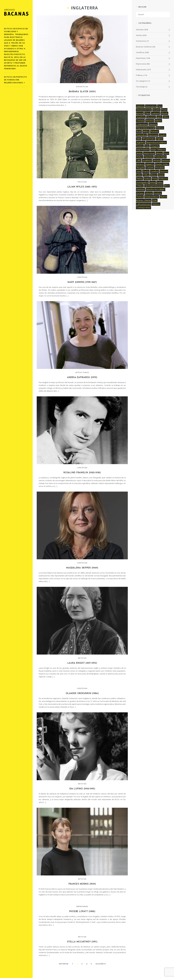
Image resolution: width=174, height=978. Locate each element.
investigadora (142, 182)
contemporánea (143, 207)
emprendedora (143, 149)
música (154, 175)
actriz (139, 171)
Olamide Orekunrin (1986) (82, 693)
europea (140, 193)
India (147, 146)
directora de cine (144, 110)
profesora (163, 178)
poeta (154, 178)
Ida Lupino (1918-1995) (82, 789)
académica (146, 160)
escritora (157, 193)
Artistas (82, 658)
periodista (160, 167)
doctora (140, 146)
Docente (156, 110)
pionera (140, 196)
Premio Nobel (160, 157)
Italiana (158, 120)
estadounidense (152, 196)
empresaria (153, 135)
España (162, 135)
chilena (140, 186)
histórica (156, 204)
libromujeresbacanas (154, 186)
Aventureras (141, 41)
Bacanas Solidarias (144, 46)
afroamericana (148, 139)
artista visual (149, 153)
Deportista (148, 157)
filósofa (164, 113)
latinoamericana (144, 204)
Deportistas (82, 87)
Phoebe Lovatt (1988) (82, 912)
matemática (141, 135)
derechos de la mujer (155, 189)
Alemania (153, 124)
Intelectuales (82, 372)
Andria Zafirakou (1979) (82, 378)
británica (159, 128)
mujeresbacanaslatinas (156, 142)
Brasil (139, 131)
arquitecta (141, 117)
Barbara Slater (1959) (82, 92)
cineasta (140, 120)
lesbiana (155, 113)
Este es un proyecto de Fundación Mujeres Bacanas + (15, 80)
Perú (160, 106)
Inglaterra (150, 164)
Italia (139, 139)
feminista (141, 189)
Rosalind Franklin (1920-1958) (82, 473)
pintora (140, 157)
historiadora (151, 106)
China (147, 113)
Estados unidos (162, 164)
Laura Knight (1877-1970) (82, 663)
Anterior (63, 963)
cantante (150, 167)
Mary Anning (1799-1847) (82, 282)
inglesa (159, 139)
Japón (159, 117)
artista (152, 182)
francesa (154, 131)
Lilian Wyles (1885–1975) (82, 187)
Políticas (82, 182)
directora (149, 120)
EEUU (167, 186)
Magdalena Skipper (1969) (82, 568)
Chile (155, 200)
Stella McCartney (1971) (82, 942)
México (159, 153)
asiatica (147, 178)
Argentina (141, 142)
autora (160, 182)
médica (146, 131)
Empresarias (82, 906)
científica (154, 171)
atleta (166, 117)
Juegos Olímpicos (158, 149)
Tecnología (140, 86)
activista (148, 193)
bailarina (140, 106)
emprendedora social (145, 128)
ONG (139, 160)
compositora (142, 124)
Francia (146, 171)
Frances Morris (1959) (82, 884)
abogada (140, 167)
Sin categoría (141, 81)
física (166, 153)
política (146, 175)
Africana (156, 160)
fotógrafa (155, 146)
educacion (151, 117)
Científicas (82, 277)
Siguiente (101, 963)
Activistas (140, 29)
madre (139, 153)
